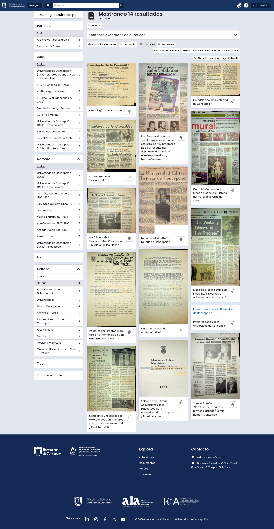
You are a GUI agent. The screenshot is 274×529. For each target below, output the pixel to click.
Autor (41, 57)
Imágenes (145, 474)
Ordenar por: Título (165, 50)
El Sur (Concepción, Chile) (58, 85)
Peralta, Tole (58, 237)
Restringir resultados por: (58, 15)
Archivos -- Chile (58, 313)
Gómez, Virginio (58, 211)
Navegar (34, 5)
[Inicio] (14, 5)
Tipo (40, 363)
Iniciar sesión (260, 5)
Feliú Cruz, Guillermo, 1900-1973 (58, 204)
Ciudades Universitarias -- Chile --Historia (58, 351)
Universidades (58, 300)
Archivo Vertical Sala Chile (58, 40)
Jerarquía (129, 44)
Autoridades (146, 457)
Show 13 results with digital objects (217, 58)
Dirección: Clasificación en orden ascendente (209, 50)
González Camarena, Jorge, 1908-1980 (58, 195)
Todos (41, 33)
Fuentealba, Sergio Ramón (58, 109)
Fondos (143, 468)
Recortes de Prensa (58, 46)
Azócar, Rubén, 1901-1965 (58, 230)
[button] (239, 5)
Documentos (147, 463)
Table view (167, 44)
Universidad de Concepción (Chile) (58, 175)
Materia (43, 269)
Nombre (43, 159)
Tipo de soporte (49, 375)
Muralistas (58, 337)
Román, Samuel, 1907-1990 (58, 224)
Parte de (44, 25)
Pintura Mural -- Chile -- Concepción (58, 321)
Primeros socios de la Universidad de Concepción (214, 311)
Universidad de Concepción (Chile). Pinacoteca (58, 245)
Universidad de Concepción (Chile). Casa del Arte (58, 123)
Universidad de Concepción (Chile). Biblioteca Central (58, 146)
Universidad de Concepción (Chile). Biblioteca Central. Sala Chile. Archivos (58, 74)
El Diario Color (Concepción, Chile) (58, 100)
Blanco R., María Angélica (58, 132)
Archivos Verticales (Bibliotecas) (58, 291)
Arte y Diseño (58, 330)
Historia (58, 283)
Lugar (41, 257)
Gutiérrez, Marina (58, 115)
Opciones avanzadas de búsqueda (117, 35)
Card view (149, 44)
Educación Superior (58, 307)
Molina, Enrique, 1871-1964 (58, 217)
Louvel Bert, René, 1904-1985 (58, 138)
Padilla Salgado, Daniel (58, 92)
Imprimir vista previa (103, 44)
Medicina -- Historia (58, 343)
